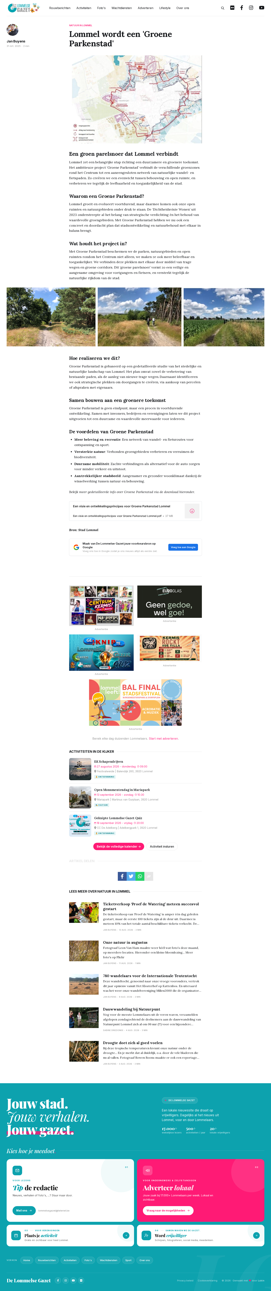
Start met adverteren (163, 738)
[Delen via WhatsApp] (140, 876)
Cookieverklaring (207, 1280)
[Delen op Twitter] (131, 876)
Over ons (182, 8)
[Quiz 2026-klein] (101, 652)
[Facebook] (58, 1280)
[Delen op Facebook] (122, 876)
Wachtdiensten (122, 8)
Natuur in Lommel (80, 25)
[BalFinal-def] (135, 702)
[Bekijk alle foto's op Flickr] (232, 8)
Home (26, 1260)
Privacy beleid (185, 1280)
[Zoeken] (222, 8)
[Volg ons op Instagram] (251, 8)
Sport (128, 1260)
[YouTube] (73, 1280)
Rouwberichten (59, 8)
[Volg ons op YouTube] (261, 8)
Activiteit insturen (162, 846)
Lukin (261, 1280)
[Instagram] (65, 1280)
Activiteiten (83, 8)
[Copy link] (148, 876)
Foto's (101, 8)
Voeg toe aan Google (183, 547)
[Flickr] (81, 1280)
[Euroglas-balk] (169, 602)
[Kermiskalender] (101, 606)
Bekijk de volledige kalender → (119, 846)
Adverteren (145, 8)
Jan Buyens (16, 41)
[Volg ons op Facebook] (241, 8)
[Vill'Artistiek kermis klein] (169, 648)
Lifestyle (165, 8)
